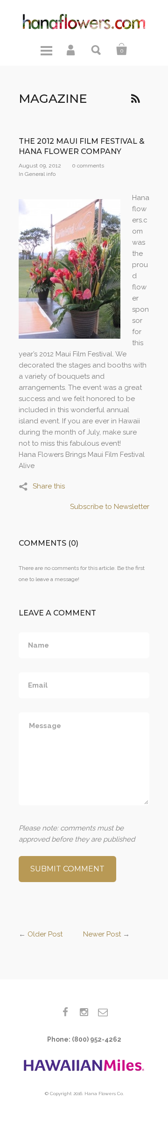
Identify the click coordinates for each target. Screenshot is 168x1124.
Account (71, 49)
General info (40, 174)
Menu (46, 49)
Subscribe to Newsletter (109, 506)
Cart (121, 49)
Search (96, 49)
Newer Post (102, 934)
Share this (49, 486)
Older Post (45, 934)
